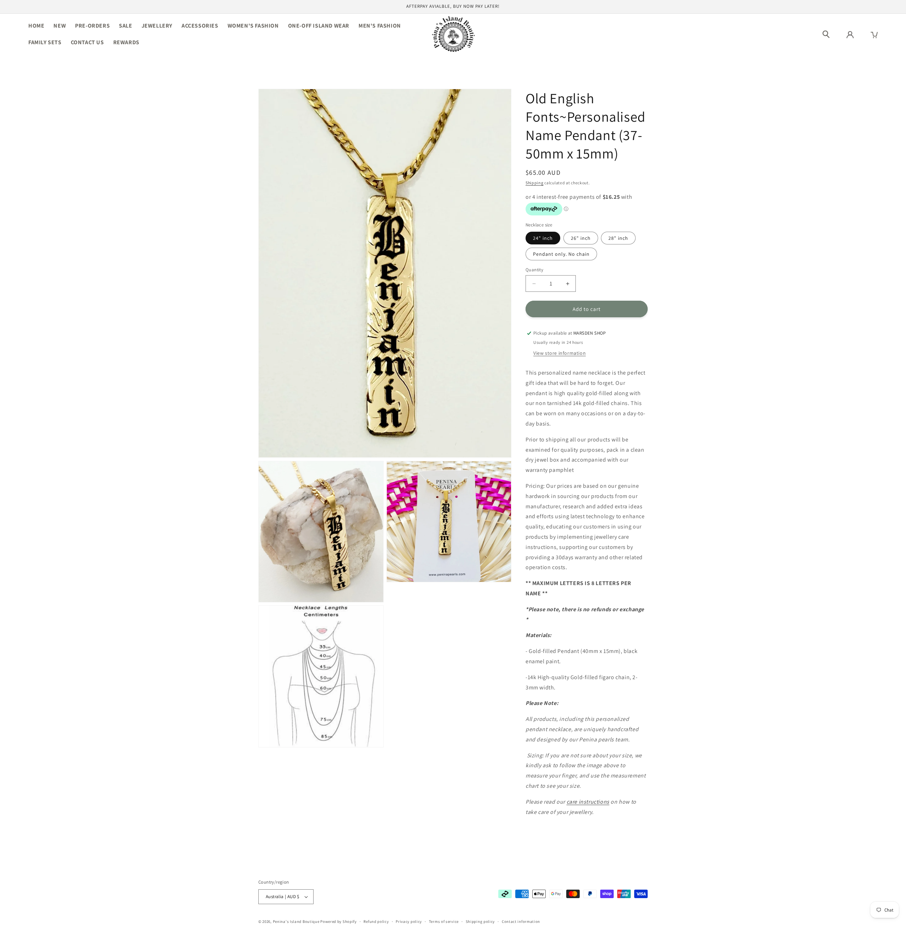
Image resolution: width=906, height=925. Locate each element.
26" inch (581, 238)
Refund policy (376, 921)
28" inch (618, 238)
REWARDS (126, 42)
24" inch (543, 238)
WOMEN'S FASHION (253, 25)
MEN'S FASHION (380, 25)
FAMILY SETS (45, 42)
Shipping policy (480, 921)
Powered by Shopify (338, 921)
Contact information (521, 921)
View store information (559, 353)
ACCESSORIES (200, 25)
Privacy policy (409, 921)
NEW (59, 25)
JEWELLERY (157, 25)
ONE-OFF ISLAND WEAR (318, 25)
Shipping (535, 182)
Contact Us (87, 42)
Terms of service (444, 921)
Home (36, 25)
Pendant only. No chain (561, 254)
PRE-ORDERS (92, 25)
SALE (125, 25)
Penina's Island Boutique (297, 921)
